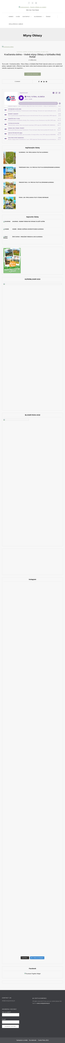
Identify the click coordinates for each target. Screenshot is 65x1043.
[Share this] (39, 81)
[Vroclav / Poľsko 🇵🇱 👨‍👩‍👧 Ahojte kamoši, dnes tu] (17, 829)
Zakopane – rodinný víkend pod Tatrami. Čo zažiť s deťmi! (28, 221)
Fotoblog (30, 51)
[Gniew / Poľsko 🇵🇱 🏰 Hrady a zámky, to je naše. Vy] (47, 763)
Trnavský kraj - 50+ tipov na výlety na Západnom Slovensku (36, 182)
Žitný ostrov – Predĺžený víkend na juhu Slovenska (27, 236)
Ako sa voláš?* (6, 1012)
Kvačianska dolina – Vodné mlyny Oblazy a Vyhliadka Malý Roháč (32, 55)
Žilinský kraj (44, 51)
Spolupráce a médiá (16, 24)
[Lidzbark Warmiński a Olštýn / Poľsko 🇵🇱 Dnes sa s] (17, 687)
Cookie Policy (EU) (43, 1040)
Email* (4, 1019)
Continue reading (32, 74)
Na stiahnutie (32, 1040)
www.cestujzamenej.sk (43, 1003)
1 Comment (17, 81)
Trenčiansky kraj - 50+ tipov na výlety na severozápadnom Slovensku (39, 167)
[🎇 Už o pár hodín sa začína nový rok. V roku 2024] (17, 616)
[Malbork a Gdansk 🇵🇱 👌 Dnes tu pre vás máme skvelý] (47, 686)
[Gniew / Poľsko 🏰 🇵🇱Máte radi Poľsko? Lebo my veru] (47, 601)
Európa (25, 51)
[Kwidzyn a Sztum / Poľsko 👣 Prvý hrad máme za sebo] (17, 761)
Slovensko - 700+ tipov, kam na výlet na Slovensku (33, 152)
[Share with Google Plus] (44, 81)
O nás (18, 16)
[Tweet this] (41, 81)
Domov (11, 16)
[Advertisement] (32, 561)
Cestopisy (26, 16)
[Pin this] (46, 81)
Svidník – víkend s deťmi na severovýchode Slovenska (28, 229)
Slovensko (38, 16)
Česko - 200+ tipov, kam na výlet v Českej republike (33, 197)
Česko (48, 16)
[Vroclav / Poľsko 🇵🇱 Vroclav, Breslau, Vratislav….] (47, 824)
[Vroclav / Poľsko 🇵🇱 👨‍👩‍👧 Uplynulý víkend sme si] (17, 904)
